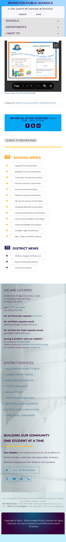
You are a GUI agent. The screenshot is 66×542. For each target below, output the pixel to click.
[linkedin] (21, 478)
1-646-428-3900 (35, 506)
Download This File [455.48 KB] (20, 93)
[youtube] (14, 478)
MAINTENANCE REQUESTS (20, 398)
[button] (22, 470)
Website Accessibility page (35, 344)
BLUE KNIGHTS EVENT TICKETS (22, 368)
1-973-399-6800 (17, 307)
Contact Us (34, 347)
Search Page (23, 341)
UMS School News (47, 103)
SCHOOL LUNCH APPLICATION (22, 409)
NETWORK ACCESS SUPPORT (22, 403)
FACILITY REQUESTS (17, 386)
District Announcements (27, 103)
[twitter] (7, 478)
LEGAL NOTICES (14, 392)
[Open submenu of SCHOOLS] (58, 21)
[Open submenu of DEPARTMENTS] (58, 27)
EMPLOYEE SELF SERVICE (20, 380)
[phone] (28, 478)
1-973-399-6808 (25, 504)
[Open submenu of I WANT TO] (58, 33)
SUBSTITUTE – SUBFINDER (20, 415)
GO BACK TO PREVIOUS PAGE (21, 140)
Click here (37, 316)
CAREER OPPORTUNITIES (19, 374)
